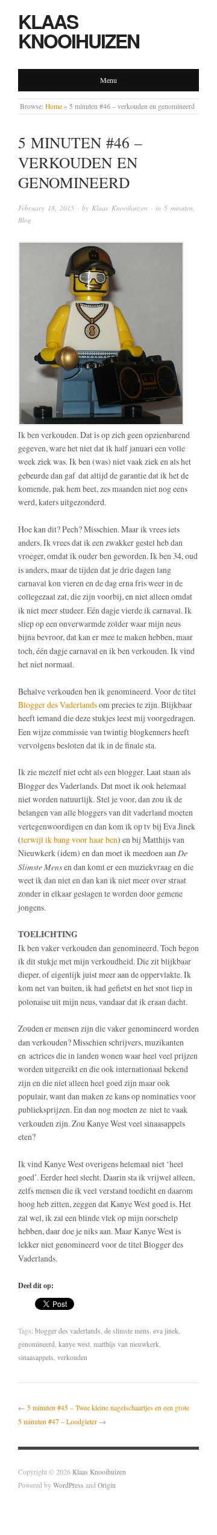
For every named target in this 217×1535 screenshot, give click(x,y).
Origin (107, 1485)
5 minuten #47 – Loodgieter (57, 1421)
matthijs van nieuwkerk (126, 1344)
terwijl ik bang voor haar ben (69, 839)
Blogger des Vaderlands (57, 704)
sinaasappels (36, 1357)
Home (53, 106)
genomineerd (36, 1344)
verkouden (72, 1357)
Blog (24, 219)
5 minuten (178, 207)
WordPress (68, 1485)
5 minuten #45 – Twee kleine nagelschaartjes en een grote (108, 1407)
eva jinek (165, 1330)
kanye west (74, 1344)
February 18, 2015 (46, 207)
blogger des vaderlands (68, 1330)
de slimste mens (126, 1330)
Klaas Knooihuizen (78, 30)
